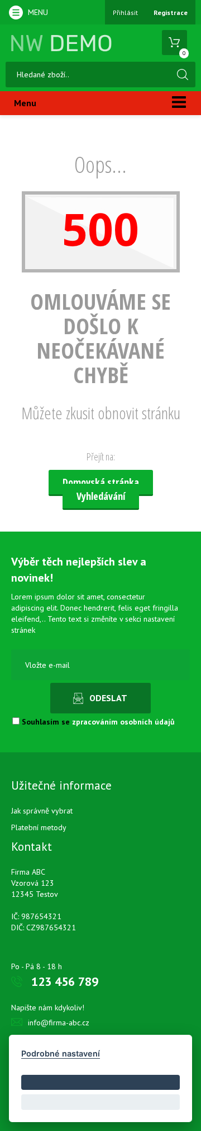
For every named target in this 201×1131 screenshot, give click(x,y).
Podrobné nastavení (60, 1053)
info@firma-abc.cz (58, 1023)
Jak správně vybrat (42, 811)
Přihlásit (125, 12)
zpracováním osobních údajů (123, 722)
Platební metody (38, 827)
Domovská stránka (101, 482)
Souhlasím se (97, 722)
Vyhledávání (100, 496)
